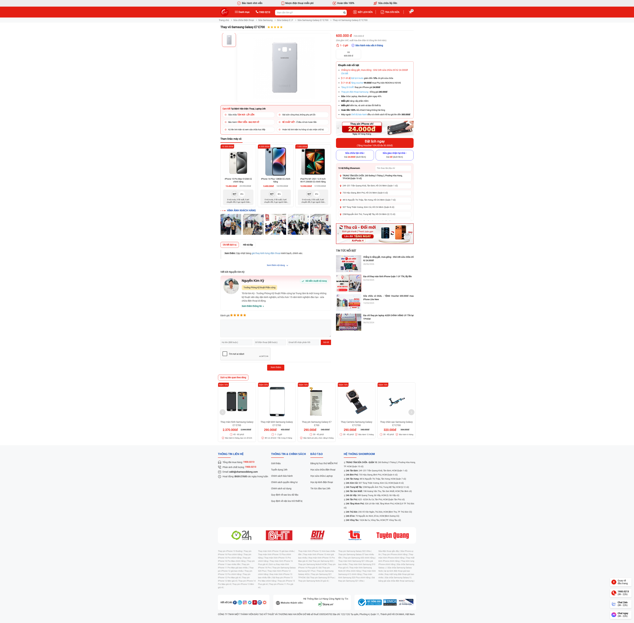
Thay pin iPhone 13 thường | (231, 551)
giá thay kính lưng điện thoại (266, 253)
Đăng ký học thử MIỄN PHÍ (323, 463)
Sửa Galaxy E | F (285, 20)
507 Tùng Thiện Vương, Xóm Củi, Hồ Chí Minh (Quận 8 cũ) (368, 207)
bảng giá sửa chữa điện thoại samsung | (396, 581)
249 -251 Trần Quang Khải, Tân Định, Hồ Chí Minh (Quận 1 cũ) (370, 186)
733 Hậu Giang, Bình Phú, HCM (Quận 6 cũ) (372, 475)
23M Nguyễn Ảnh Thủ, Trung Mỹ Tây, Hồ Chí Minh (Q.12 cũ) (369, 214)
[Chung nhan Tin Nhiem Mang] (405, 602)
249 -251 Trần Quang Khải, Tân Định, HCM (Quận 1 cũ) (376, 470)
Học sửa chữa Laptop (321, 476)
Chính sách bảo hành (282, 476)
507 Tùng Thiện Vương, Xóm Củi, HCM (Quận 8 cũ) (375, 483)
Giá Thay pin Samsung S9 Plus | (321, 577)
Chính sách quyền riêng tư (284, 482)
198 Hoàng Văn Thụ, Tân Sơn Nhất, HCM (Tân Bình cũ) (379, 491)
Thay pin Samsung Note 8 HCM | (313, 564)
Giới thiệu (276, 463)
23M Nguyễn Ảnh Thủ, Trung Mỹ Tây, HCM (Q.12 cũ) (377, 487)
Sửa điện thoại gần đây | (389, 551)
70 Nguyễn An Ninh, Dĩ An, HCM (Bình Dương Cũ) (372, 516)
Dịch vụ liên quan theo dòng (233, 377)
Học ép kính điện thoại (321, 482)
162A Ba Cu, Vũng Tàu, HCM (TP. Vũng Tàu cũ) (373, 520)
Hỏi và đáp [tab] (248, 244)
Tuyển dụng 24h (279, 469)
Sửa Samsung (265, 20)
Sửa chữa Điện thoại (243, 20)
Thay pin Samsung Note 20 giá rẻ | (313, 581)
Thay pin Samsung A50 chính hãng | (359, 558)
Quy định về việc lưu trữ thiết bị (286, 501)
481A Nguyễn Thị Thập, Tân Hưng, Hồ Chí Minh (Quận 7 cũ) (369, 200)
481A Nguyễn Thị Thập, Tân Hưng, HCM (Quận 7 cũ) (376, 479)
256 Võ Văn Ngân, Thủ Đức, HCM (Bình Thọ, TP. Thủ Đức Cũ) (379, 512)
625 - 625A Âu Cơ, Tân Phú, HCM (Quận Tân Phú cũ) (375, 499)
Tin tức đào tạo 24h (320, 488)
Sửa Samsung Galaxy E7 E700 (313, 20)
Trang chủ (224, 20)
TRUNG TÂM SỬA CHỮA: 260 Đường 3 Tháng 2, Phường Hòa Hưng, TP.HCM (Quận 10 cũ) (372, 177)
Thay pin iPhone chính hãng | (395, 554)
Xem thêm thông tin (252, 306)
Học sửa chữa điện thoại (322, 469)
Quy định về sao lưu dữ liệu (284, 494)
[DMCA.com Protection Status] (390, 602)
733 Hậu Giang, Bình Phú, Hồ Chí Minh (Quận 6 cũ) (365, 193)
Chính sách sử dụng (281, 488)
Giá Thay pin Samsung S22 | (321, 561)
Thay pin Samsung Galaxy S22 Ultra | (354, 551)
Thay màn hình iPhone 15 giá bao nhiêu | (276, 551)
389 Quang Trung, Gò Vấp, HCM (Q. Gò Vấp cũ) (372, 495)
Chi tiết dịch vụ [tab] (229, 244)
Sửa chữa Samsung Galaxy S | (398, 577)
